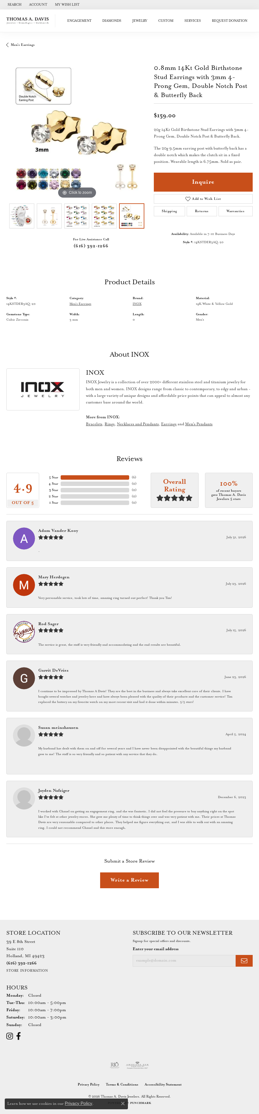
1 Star (53, 503)
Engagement (79, 21)
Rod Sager (48, 624)
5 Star (53, 477)
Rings (110, 424)
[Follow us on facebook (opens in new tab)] (18, 1036)
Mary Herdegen (53, 577)
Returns (202, 211)
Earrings (169, 424)
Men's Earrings (23, 45)
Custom (165, 21)
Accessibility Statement (163, 1084)
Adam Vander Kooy (58, 530)
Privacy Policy (88, 1084)
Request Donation (229, 21)
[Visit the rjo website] (114, 1065)
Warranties (235, 211)
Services (192, 21)
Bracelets (94, 424)
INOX (137, 304)
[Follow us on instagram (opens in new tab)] (9, 1036)
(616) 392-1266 (91, 246)
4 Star (53, 484)
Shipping (169, 211)
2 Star (53, 496)
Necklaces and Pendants (138, 424)
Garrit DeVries (53, 670)
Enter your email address (155, 949)
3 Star (53, 490)
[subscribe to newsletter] (244, 961)
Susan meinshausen (58, 727)
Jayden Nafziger (53, 790)
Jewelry (139, 21)
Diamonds (111, 21)
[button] (13, 4)
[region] (77, 129)
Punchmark (140, 1103)
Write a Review (129, 880)
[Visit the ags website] (137, 1065)
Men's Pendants (199, 424)
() (134, 477)
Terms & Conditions (122, 1084)
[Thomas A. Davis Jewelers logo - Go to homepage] (29, 20)
